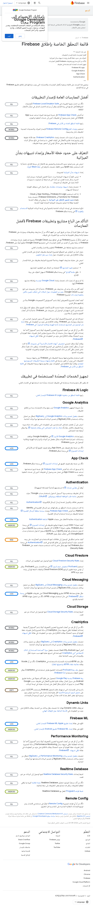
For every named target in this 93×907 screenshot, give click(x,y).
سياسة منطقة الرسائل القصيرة (33, 511)
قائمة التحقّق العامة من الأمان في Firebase (64, 123)
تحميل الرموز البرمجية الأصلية (69, 692)
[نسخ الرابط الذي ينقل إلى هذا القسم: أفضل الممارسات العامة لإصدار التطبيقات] (29, 97)
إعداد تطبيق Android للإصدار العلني (53, 729)
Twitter (57, 843)
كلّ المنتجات (86, 886)
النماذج (88, 843)
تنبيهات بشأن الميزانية (71, 172)
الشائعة (38, 519)
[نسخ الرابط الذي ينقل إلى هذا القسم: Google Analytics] (60, 402)
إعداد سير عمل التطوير (44, 255)
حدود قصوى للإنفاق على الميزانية (61, 200)
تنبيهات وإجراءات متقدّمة (59, 187)
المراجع (88, 839)
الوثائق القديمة (25, 855)
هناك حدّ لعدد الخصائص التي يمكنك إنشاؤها (46, 428)
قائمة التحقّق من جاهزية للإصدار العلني (58, 395)
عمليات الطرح (61, 129)
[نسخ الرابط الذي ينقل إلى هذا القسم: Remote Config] (63, 798)
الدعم (87, 10)
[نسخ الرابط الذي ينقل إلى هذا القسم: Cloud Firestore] (62, 555)
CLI (60, 673)
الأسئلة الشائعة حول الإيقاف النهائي (55, 711)
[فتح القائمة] (88, 3)
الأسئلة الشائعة (26, 851)
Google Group (24, 843)
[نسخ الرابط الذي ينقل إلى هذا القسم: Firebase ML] (67, 718)
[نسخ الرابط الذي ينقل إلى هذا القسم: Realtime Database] (57, 769)
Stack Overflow (24, 839)
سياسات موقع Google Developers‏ (44, 816)
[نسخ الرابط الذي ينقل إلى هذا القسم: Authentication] (63, 482)
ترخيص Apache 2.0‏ (83, 816)
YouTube (57, 847)
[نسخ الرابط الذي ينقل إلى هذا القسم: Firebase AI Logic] (60, 390)
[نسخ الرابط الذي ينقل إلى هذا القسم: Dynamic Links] (64, 702)
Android (87, 870)
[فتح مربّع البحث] (39, 2)
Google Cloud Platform (81, 882)
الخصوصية (81, 896)
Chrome (87, 874)
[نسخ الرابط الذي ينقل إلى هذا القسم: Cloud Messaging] (59, 579)
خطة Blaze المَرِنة (33, 167)
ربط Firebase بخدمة (69, 678)
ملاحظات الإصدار (24, 847)
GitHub (87, 851)
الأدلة (88, 836)
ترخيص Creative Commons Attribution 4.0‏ (53, 814)
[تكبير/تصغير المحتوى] (74, 51)
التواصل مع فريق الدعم (23, 836)
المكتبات (87, 847)
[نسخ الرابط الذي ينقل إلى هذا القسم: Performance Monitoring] (48, 736)
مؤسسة (45, 280)
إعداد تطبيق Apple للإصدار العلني (54, 723)
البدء (9, 36)
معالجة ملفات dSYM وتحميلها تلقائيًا (65, 664)
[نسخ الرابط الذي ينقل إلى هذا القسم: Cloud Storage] (64, 606)
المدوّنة (58, 836)
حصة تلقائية (36, 782)
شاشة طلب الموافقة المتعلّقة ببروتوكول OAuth (57, 496)
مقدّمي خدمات (72, 488)
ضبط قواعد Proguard (74, 791)
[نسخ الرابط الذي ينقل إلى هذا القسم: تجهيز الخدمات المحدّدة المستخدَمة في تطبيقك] (18, 376)
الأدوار (64, 436)
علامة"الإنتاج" (70, 272)
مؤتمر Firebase (55, 839)
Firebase (85, 38)
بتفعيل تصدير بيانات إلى (56, 416)
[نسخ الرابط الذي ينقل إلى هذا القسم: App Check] (69, 458)
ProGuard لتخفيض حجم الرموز (65, 566)
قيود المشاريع (67, 268)
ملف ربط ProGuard (70, 670)
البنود (88, 896)
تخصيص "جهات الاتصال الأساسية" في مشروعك (47, 343)
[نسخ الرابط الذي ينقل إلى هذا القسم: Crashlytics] (68, 622)
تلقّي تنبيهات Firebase (69, 750)
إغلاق (20, 36)
